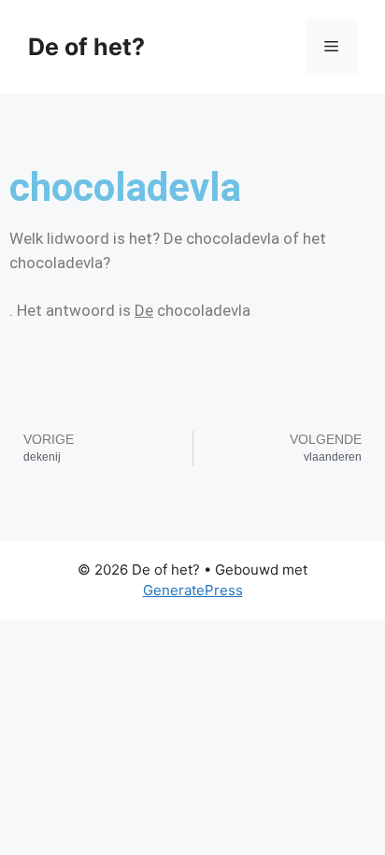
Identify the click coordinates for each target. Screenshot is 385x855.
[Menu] (331, 47)
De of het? (86, 47)
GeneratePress (193, 590)
